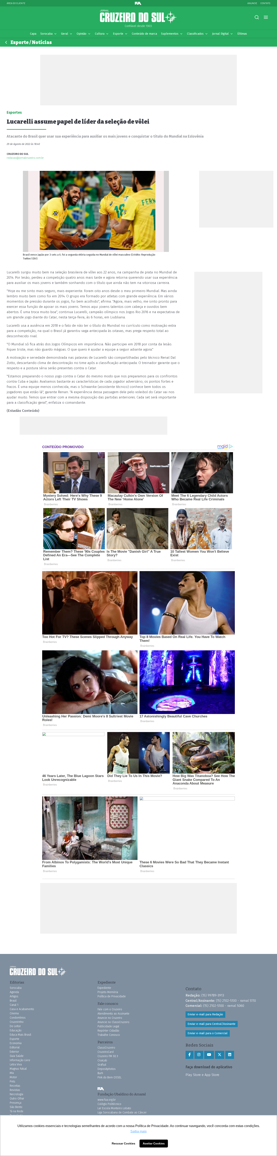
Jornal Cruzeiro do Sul (138, 17)
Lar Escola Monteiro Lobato (114, 1108)
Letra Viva (16, 1064)
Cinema (14, 1013)
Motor (13, 1077)
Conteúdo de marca (144, 33)
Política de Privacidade (112, 996)
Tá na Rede (16, 1111)
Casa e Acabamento (22, 1009)
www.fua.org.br (107, 1099)
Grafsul (102, 1064)
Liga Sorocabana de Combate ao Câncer (122, 1112)
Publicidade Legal (108, 1026)
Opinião (81, 33)
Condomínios (18, 1017)
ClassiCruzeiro (106, 1047)
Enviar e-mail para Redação (205, 1014)
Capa (33, 33)
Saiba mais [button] (138, 1131)
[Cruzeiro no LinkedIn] (229, 1055)
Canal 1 (14, 1005)
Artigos (14, 996)
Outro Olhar (17, 1098)
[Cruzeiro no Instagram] (198, 1055)
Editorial (15, 1047)
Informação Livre (20, 1060)
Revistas (15, 1090)
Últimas (242, 33)
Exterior (14, 1051)
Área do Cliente (16, 3)
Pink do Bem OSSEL (109, 1077)
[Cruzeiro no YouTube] (209, 1055)
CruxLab (102, 1060)
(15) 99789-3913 (212, 995)
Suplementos (169, 33)
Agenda (14, 992)
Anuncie (252, 3)
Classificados (195, 33)
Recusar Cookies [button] (123, 1143)
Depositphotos (107, 1069)
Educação (15, 1030)
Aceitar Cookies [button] (154, 1143)
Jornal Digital (220, 33)
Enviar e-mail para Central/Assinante (211, 1024)
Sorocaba (46, 33)
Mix (12, 1073)
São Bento (16, 1107)
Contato (265, 3)
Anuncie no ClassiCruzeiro (113, 1022)
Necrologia (16, 1094)
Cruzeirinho (17, 1022)
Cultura (99, 33)
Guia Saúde (17, 1056)
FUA (101, 1089)
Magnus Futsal (18, 1068)
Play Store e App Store (202, 1075)
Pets (12, 1081)
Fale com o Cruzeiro (110, 1009)
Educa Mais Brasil (20, 1034)
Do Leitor (15, 1026)
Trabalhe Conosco (109, 1035)
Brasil (13, 1000)
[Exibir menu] (265, 17)
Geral (64, 33)
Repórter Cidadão (108, 1030)
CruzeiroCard (106, 1052)
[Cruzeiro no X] (219, 1055)
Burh (100, 1073)
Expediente (104, 988)
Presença (15, 1103)
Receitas (15, 1085)
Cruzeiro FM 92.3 (108, 1056)
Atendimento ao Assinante (113, 1013)
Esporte (118, 33)
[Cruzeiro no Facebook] (189, 1055)
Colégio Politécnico (109, 1104)
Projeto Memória (108, 992)
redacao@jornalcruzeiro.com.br (25, 157)
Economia (15, 1043)
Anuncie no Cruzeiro (110, 1018)
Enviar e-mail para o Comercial (208, 1033)
